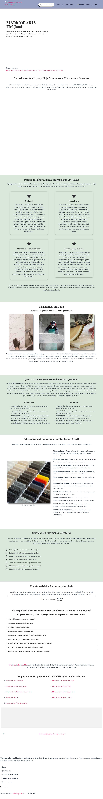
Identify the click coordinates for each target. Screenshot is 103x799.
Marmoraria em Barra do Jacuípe (63, 680)
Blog (96, 4)
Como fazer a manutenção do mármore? (20, 623)
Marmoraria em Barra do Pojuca (16, 686)
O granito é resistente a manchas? (18, 627)
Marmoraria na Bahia (34, 70)
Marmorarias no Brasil (83, 4)
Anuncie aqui (4, 787)
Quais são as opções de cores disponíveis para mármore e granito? (28, 651)
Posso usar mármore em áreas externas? (20, 631)
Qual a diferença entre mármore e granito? (21, 619)
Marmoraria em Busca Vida (61, 686)
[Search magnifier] (52, 5)
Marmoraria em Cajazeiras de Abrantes (18, 692)
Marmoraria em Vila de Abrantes (16, 703)
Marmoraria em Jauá (12, 697)
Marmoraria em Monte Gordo (62, 697)
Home (58, 4)
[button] (7, 596)
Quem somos (69, 4)
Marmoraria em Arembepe (14, 680)
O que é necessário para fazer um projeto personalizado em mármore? (30, 643)
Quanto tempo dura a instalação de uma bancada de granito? (27, 635)
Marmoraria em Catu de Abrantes (63, 692)
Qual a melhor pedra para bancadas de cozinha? (23, 639)
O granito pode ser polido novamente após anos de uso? (25, 647)
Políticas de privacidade (10, 778)
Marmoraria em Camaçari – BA (53, 70)
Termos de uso (7, 782)
